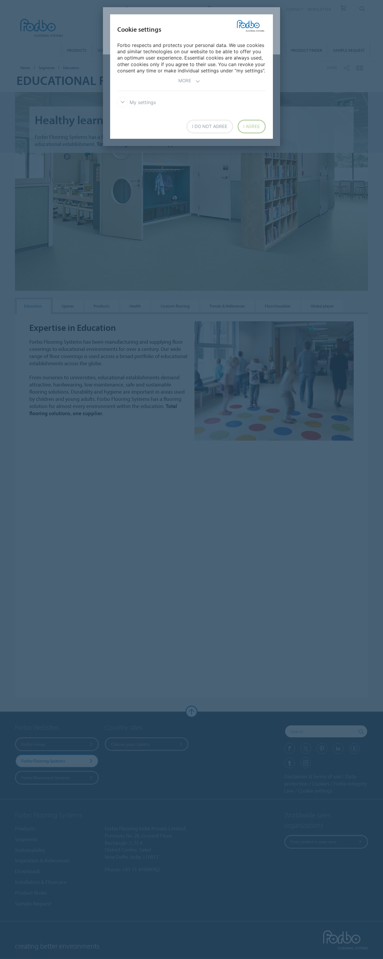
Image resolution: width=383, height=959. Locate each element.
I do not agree (209, 126)
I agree (251, 126)
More (184, 80)
